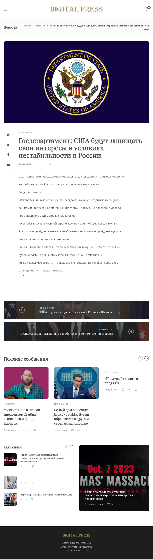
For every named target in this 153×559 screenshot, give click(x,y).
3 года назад (25, 164)
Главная (27, 25)
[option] (26, 400)
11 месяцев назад (94, 504)
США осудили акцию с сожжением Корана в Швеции (76, 312)
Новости (40, 25)
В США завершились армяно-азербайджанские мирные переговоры (66, 333)
